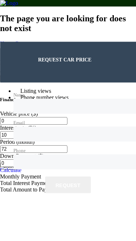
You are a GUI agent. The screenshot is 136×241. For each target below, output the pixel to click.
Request (68, 185)
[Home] (9, 3)
